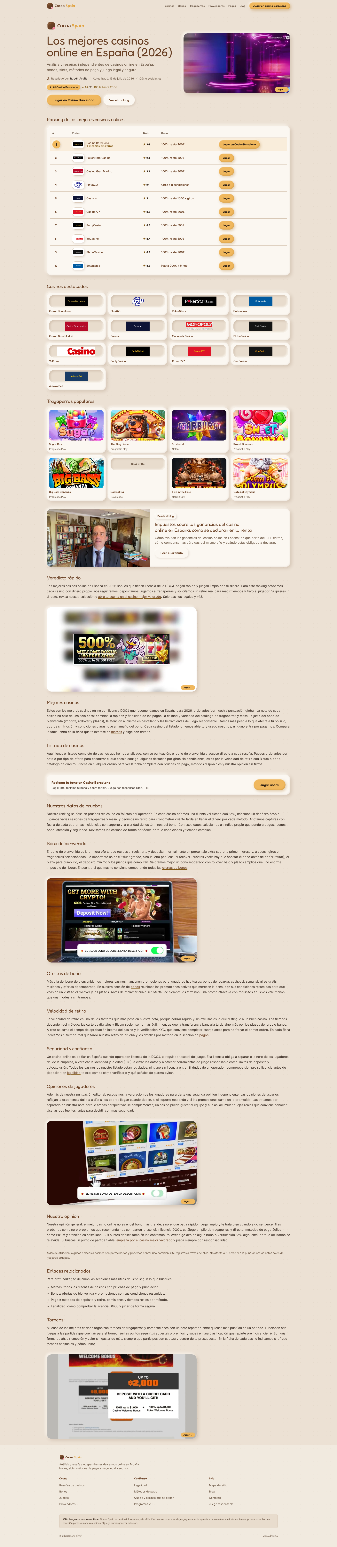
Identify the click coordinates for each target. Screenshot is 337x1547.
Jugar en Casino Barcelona (269, 5)
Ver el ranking (119, 100)
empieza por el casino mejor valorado (144, 1240)
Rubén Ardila (78, 78)
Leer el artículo (172, 553)
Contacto (215, 1497)
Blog (242, 5)
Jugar (226, 157)
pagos (203, 1035)
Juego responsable (221, 1504)
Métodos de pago (145, 1491)
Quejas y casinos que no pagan (154, 1497)
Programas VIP (143, 1504)
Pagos (232, 5)
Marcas (56, 1287)
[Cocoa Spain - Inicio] (63, 5)
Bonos (182, 5)
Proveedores (216, 5)
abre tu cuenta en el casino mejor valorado (129, 597)
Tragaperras (197, 5)
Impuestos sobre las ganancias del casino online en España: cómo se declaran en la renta (203, 527)
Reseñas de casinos (71, 1485)
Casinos (169, 5)
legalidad (74, 1073)
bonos (135, 987)
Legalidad (58, 1306)
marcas (116, 732)
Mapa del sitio (218, 1485)
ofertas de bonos (174, 868)
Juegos (64, 1497)
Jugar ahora (269, 785)
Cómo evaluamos (150, 78)
